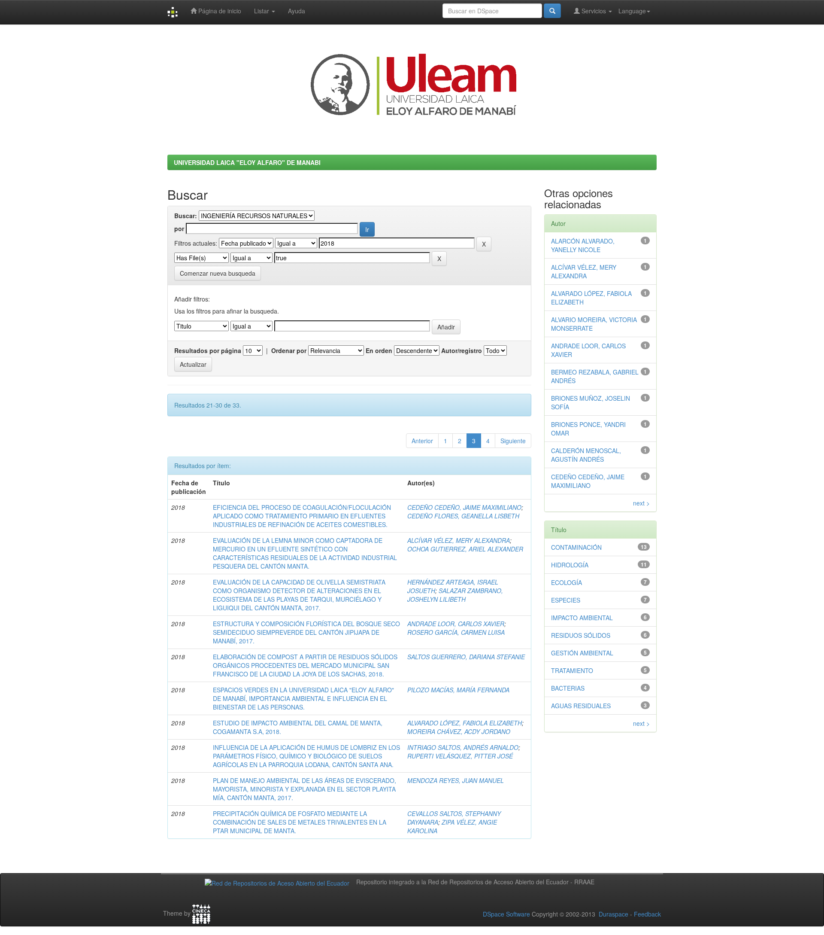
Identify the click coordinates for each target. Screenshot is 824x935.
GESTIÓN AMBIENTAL (582, 653)
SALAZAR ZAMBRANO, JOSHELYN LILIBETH (455, 594)
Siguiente (513, 440)
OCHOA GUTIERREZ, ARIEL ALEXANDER (465, 549)
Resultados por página (207, 350)
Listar (262, 10)
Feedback (647, 914)
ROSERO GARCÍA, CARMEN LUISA (456, 632)
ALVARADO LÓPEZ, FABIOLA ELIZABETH (464, 723)
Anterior (422, 440)
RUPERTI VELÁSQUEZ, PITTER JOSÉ (460, 756)
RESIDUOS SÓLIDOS (580, 635)
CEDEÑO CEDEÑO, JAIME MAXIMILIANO (464, 507)
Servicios (594, 10)
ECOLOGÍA (566, 582)
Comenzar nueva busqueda (217, 273)
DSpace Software (506, 914)
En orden (379, 350)
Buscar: (185, 215)
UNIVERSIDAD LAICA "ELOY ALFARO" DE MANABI (247, 162)
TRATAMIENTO (572, 670)
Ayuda (296, 10)
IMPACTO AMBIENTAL (582, 617)
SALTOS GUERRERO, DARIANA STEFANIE (466, 656)
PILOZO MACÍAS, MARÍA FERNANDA (458, 689)
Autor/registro (461, 350)
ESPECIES (565, 600)
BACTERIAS (568, 688)
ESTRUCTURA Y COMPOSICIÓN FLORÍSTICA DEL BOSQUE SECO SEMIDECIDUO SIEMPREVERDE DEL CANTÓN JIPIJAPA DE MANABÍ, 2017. (306, 632)
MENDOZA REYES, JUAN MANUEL (455, 780)
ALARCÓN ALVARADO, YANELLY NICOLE (583, 245)
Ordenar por (288, 350)
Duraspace (613, 914)
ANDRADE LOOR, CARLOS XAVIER (455, 623)
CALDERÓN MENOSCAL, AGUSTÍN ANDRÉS (586, 454)
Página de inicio (219, 10)
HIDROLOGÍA (569, 564)
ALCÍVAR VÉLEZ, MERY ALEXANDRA (458, 540)
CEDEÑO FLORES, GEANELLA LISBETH (463, 516)
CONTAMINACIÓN (576, 547)
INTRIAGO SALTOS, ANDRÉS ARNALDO (462, 747)
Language (632, 10)
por (179, 228)
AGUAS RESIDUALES (581, 705)
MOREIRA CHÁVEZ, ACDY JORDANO (458, 731)
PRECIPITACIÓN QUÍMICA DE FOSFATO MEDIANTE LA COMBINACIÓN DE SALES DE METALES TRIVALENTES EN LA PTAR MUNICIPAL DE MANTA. (299, 822)
